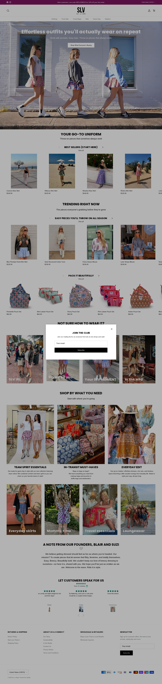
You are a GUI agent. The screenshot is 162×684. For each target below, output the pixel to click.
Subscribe (81, 350)
